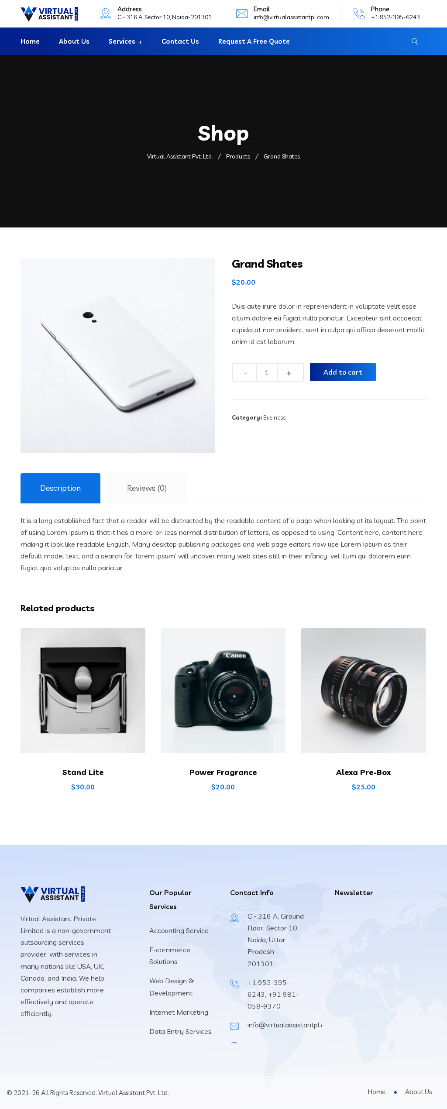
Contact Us (180, 41)
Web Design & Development (171, 986)
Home (30, 41)
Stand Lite (82, 772)
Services (122, 41)
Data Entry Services (180, 1031)
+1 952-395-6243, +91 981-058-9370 (273, 994)
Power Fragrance (223, 772)
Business (274, 417)
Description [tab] (60, 488)
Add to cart (342, 372)
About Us (74, 41)
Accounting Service (179, 930)
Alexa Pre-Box (363, 772)
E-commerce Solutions (169, 955)
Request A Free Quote (254, 41)
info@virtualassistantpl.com (291, 17)
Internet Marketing (178, 1012)
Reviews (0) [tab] (147, 488)
